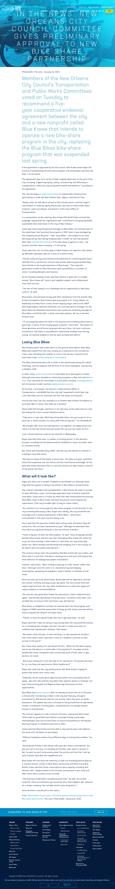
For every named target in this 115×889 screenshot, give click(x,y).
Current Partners (31, 835)
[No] (112, 883)
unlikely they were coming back (52, 358)
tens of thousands (44, 374)
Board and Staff (98, 837)
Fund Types (47, 830)
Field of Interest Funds (14, 861)
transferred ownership (42, 242)
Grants (63, 828)
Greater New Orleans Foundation (11, 6)
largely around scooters (62, 384)
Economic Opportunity (81, 832)
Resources (12, 867)
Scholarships (65, 831)
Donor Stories (13, 854)
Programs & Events (107, 7)
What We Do (80, 822)
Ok (49, 885)
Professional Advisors (47, 826)
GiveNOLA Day (82, 850)
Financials (46, 832)
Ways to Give (13, 825)
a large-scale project (49, 194)
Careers (95, 840)
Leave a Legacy (15, 831)
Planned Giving (14, 840)
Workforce (80, 844)
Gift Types (12, 857)
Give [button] (109, 11)
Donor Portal (72, 7)
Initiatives (79, 847)
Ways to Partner (31, 825)
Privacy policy (67, 884)
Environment (81, 835)
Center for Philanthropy (97, 833)
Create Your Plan (16, 848)
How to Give (14, 845)
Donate (12, 834)
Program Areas (81, 825)
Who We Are (97, 822)
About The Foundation (97, 826)
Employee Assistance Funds (32, 832)
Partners (29, 822)
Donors (12, 822)
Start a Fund (14, 828)
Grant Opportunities (66, 825)
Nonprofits (63, 822)
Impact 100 (13, 837)
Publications (97, 846)
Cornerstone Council (47, 836)
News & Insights (93, 7)
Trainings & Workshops (65, 840)
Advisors (46, 822)
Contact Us (82, 7)
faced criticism (43, 693)
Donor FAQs (13, 864)
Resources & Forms (49, 840)
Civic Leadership (83, 828)
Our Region (96, 830)
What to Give (14, 842)
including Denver (84, 381)
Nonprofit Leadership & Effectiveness (64, 835)
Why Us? (12, 851)
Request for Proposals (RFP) (81, 864)
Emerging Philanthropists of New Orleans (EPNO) (83, 859)
